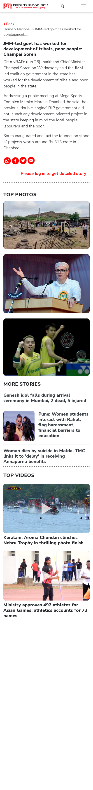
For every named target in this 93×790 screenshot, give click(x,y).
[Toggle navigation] (83, 6)
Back (10, 24)
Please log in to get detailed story (53, 173)
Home (8, 29)
